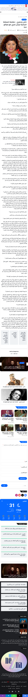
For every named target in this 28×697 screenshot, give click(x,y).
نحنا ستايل (18, 688)
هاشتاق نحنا (8, 686)
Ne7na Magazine (22, 30)
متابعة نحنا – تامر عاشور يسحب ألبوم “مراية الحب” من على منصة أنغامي (8, 83)
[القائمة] (0, 12)
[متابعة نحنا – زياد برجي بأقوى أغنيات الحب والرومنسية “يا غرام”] (7, 427)
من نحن (13, 688)
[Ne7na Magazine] (14, 9)
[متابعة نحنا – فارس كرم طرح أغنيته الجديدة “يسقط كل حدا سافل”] (7, 413)
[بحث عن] (27, 12)
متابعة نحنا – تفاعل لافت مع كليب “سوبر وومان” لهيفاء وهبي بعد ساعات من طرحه (14, 367)
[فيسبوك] (15, 354)
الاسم (25, 461)
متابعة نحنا (20, 16)
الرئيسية (24, 16)
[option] (14, 364)
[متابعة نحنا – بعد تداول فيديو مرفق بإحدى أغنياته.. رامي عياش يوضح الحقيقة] (23, 631)
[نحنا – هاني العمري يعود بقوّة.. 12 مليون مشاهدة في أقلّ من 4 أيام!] (23, 626)
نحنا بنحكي (18, 686)
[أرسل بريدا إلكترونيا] (17, 30)
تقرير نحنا (3, 686)
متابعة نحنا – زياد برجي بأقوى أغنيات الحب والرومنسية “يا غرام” (7, 434)
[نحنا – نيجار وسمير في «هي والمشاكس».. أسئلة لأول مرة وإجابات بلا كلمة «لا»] (23, 621)
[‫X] (13, 354)
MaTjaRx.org (14, 684)
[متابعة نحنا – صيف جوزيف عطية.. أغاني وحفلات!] (21, 427)
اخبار (23, 362)
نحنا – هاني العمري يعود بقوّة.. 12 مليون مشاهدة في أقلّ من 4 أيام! (11, 625)
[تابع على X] (18, 30)
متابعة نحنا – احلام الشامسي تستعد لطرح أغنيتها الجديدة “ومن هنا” (21, 419)
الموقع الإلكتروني (24, 472)
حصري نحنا (13, 686)
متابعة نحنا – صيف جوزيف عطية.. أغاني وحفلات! (22, 433)
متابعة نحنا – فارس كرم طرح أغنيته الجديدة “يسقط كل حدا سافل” (7, 419)
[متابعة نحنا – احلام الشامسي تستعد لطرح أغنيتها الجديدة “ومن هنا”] (21, 413)
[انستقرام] (11, 354)
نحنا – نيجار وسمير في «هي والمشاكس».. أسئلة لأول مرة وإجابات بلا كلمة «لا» (10, 620)
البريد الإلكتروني (24, 467)
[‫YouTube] (19, 495)
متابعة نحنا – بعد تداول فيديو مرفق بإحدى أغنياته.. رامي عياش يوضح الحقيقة (10, 630)
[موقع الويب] (17, 354)
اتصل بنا (9, 688)
